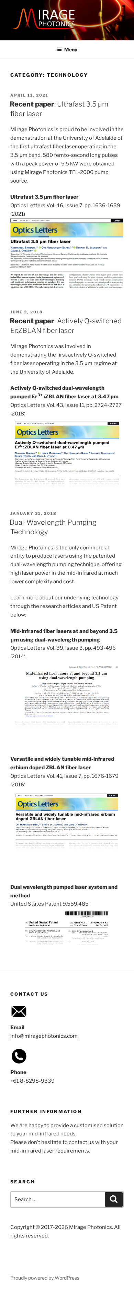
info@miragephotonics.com (44, 1036)
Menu (70, 49)
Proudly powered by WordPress (44, 1278)
